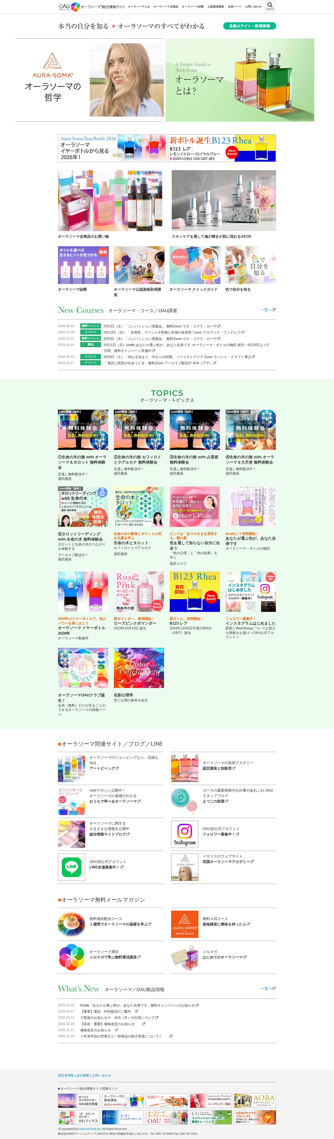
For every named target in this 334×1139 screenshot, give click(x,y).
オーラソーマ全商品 (166, 6)
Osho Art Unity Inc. (90, 1129)
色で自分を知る (238, 289)
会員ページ (235, 6)
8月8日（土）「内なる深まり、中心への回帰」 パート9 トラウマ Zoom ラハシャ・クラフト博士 (177, 357)
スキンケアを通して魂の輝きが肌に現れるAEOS (211, 236)
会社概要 (83, 1075)
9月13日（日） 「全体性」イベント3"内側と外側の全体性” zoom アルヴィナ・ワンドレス (172, 332)
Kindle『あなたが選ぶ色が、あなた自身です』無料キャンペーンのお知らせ (137, 1005)
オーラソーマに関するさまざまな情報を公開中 (110, 828)
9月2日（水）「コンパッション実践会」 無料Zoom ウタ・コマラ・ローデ (160, 326)
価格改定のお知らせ (97, 1030)
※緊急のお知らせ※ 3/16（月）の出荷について (117, 1017)
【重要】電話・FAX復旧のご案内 (107, 1011)
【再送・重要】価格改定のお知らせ (111, 1024)
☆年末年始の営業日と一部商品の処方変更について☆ (124, 1036)
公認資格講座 (216, 6)
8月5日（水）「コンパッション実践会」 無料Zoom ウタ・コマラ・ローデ (160, 339)
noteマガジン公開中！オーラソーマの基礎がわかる (113, 795)
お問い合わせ (253, 6)
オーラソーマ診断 (193, 6)
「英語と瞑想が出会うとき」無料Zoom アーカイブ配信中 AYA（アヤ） (158, 363)
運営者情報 (66, 1075)
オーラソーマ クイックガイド (193, 289)
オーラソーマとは (139, 6)
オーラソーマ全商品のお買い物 (83, 236)
